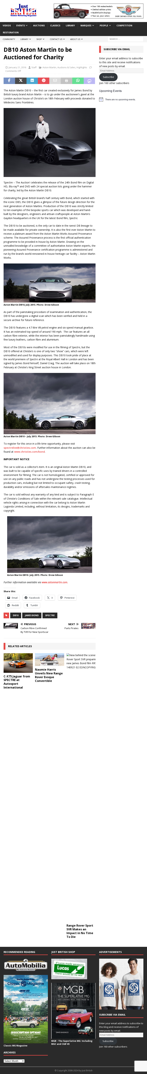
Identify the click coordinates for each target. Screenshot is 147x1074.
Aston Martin (49, 67)
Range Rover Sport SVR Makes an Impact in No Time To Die (80, 931)
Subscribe (108, 77)
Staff (34, 67)
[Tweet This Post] (21, 81)
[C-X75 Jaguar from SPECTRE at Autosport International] (18, 663)
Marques (85, 25)
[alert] (121, 99)
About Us (75, 39)
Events (20, 25)
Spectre (50, 615)
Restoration (11, 32)
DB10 (15, 615)
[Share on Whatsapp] (78, 81)
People (104, 25)
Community (9, 39)
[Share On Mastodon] (89, 81)
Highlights (82, 67)
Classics (55, 25)
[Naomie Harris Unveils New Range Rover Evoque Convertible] (49, 659)
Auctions (39, 25)
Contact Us (56, 39)
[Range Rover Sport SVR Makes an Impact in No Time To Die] (81, 787)
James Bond (32, 615)
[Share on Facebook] (9, 81)
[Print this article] (66, 81)
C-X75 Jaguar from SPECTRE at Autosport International (17, 681)
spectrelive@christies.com (20, 447)
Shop (39, 39)
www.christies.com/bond (29, 451)
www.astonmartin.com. (55, 582)
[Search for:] (125, 39)
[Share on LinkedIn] (32, 81)
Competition (124, 25)
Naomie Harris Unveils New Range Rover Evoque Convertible (49, 675)
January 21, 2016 (17, 67)
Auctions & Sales (66, 67)
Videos (7, 25)
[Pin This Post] (43, 81)
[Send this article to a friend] (55, 81)
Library (70, 25)
